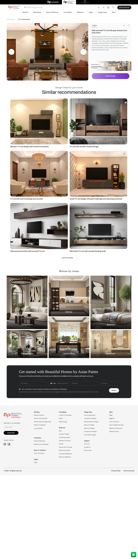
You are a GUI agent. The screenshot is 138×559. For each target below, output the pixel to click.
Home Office (69, 354)
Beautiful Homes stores (115, 428)
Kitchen (68, 312)
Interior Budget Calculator (116, 425)
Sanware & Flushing (64, 440)
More (114, 12)
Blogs (110, 415)
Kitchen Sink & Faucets (65, 447)
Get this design (111, 76)
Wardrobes (37, 12)
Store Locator (88, 450)
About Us (86, 443)
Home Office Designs (90, 434)
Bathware (80, 12)
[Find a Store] (108, 7)
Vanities (61, 443)
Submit (114, 390)
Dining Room (27, 354)
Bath (60, 430)
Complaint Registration (65, 453)
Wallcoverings (63, 421)
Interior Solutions (114, 421)
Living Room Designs (90, 418)
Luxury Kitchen (38, 428)
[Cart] (113, 7)
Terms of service (128, 471)
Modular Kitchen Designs (91, 421)
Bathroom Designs (89, 428)
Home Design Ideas (89, 415)
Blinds (61, 418)
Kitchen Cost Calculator (40, 418)
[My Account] (103, 7)
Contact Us (87, 447)
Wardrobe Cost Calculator (41, 444)
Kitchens (25, 12)
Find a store (94, 64)
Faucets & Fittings (64, 434)
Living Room (27, 325)
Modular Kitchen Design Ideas (42, 421)
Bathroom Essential (64, 450)
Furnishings (68, 12)
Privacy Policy (116, 471)
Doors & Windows (52, 12)
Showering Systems (64, 437)
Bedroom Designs (89, 425)
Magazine (112, 418)
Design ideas (102, 12)
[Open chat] (133, 554)
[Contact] (99, 7)
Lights (91, 12)
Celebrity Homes (114, 431)
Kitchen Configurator (40, 425)
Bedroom (111, 325)
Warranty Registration (65, 457)
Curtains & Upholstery (65, 415)
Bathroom (110, 354)
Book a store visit (124, 7)
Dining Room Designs (90, 431)
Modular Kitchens (39, 415)
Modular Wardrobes (39, 441)
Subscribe (11, 433)
